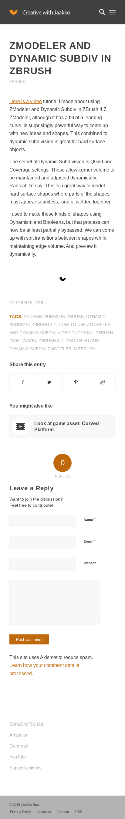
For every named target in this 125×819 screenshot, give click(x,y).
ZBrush (17, 81)
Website (90, 563)
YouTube (18, 756)
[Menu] (112, 12)
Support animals (25, 767)
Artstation (18, 734)
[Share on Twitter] (49, 382)
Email (89, 541)
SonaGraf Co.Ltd (26, 724)
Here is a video (25, 101)
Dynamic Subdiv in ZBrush (54, 316)
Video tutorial (75, 332)
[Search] (99, 12)
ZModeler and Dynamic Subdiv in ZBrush (60, 58)
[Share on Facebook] (23, 382)
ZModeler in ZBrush (71, 348)
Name (89, 519)
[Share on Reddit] (102, 382)
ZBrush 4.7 (51, 340)
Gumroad (18, 745)
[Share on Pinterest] (76, 382)
